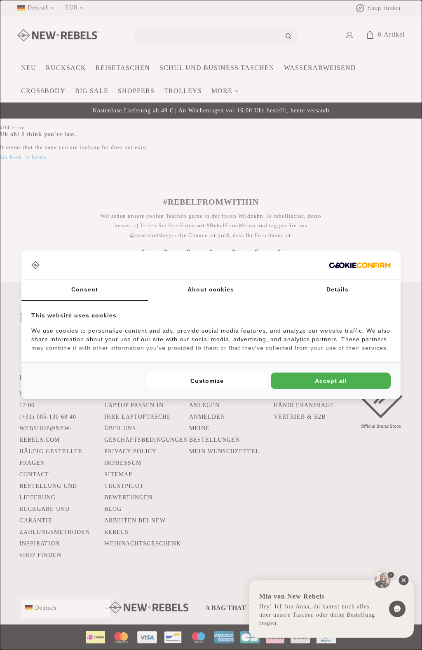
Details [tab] (337, 289)
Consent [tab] (84, 289)
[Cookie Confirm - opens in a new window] (360, 265)
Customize (207, 380)
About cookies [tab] (211, 289)
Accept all (331, 380)
